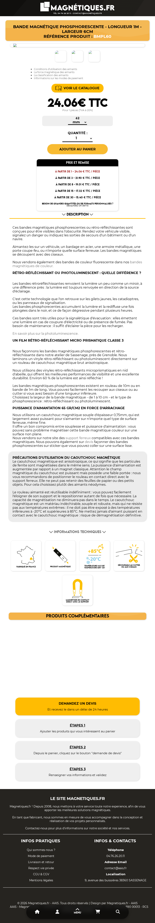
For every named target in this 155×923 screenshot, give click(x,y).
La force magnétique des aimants (54, 72)
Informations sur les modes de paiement (58, 78)
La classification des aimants (51, 75)
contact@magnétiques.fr (87, 13)
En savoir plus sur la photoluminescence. (45, 334)
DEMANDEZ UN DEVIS (77, 206)
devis (89, 442)
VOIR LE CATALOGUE (81, 88)
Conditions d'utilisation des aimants (55, 69)
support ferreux (78, 438)
